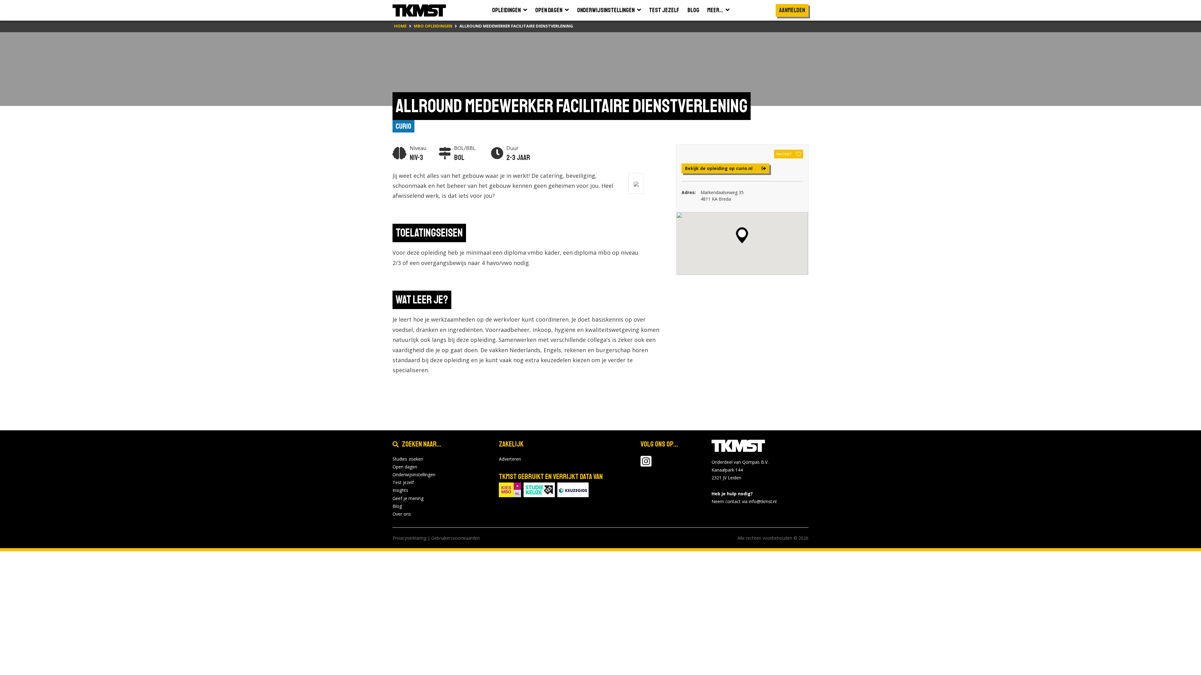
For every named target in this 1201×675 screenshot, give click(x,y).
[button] (742, 235)
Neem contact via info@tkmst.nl (744, 501)
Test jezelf (403, 482)
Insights (400, 490)
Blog (397, 506)
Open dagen (405, 467)
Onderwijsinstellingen (414, 475)
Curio (403, 126)
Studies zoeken (408, 459)
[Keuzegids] (573, 489)
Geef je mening (408, 498)
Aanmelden (792, 10)
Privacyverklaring (409, 538)
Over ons (402, 514)
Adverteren (510, 459)
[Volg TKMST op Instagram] (646, 464)
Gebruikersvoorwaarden (455, 538)
